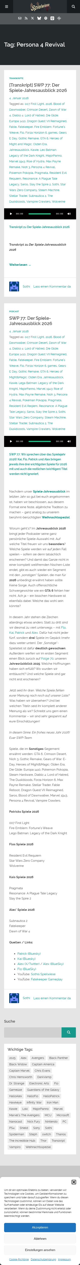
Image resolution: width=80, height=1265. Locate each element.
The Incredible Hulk (22, 1140)
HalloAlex (15, 1096)
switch (46, 1134)
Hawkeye (15, 1102)
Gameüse (15, 1089)
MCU (48, 1115)
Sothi (55, 184)
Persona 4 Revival (43, 167)
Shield (24, 1128)
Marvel (58, 1108)
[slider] (18, 224)
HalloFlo (32, 1096)
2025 (12, 1058)
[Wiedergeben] (11, 213)
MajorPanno (54, 155)
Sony (36, 1128)
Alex (35, 633)
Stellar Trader (18, 195)
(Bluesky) (34, 954)
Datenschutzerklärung (43, 1259)
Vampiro (15, 1147)
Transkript (58, 1140)
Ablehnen (40, 1238)
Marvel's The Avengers (24, 1115)
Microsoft (63, 1115)
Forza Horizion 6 (36, 132)
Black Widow (18, 1064)
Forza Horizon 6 (35, 365)
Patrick (19, 633)
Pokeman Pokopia (35, 400)
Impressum (64, 1259)
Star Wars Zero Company (26, 417)
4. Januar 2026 (19, 98)
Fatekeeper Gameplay (47, 979)
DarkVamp (44, 1077)
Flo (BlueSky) (26, 969)
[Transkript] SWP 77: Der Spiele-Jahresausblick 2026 (38, 87)
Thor (43, 1140)
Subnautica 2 (37, 195)
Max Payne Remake (32, 394)
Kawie (35, 149)
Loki (25, 1108)
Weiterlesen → (20, 265)
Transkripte (16, 78)
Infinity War (34, 1102)
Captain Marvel (19, 1070)
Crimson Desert (37, 109)
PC (64, 1121)
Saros (24, 184)
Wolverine (58, 201)
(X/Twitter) (32, 964)
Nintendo (51, 1121)
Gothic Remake (28, 138)
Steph (33, 1134)
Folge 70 (47, 658)
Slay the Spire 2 (40, 184)
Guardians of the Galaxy (43, 1089)
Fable (13, 126)
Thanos (61, 1134)
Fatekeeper (25, 126)
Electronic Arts (39, 1083)
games (52, 132)
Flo (22, 132)
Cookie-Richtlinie (19, 1259)
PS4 (12, 1128)
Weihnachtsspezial (56, 517)
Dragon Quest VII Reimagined (46, 121)
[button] (74, 1182)
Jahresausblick (19, 149)
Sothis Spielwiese (43, 974)
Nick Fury (33, 1121)
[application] (40, 213)
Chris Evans (42, 1070)
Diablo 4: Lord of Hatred (28, 115)
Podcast (14, 311)
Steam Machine (48, 190)
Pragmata (41, 172)
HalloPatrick (51, 1096)
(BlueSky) (57, 964)
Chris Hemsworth (20, 1077)
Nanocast (15, 1121)
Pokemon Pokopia (21, 172)
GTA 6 (44, 138)
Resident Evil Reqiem (23, 406)
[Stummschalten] (69, 213)
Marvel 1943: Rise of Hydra (27, 161)
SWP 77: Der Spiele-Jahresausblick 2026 (30, 321)
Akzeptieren (40, 1227)
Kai (11, 633)
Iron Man (52, 1102)
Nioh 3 (26, 167)
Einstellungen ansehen (40, 1250)
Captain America (43, 1064)
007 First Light (34, 103)
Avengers (38, 1058)
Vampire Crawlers (38, 201)
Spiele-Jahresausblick (49, 491)
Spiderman (16, 1134)
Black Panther (58, 1058)
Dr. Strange (16, 1083)
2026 (49, 103)
